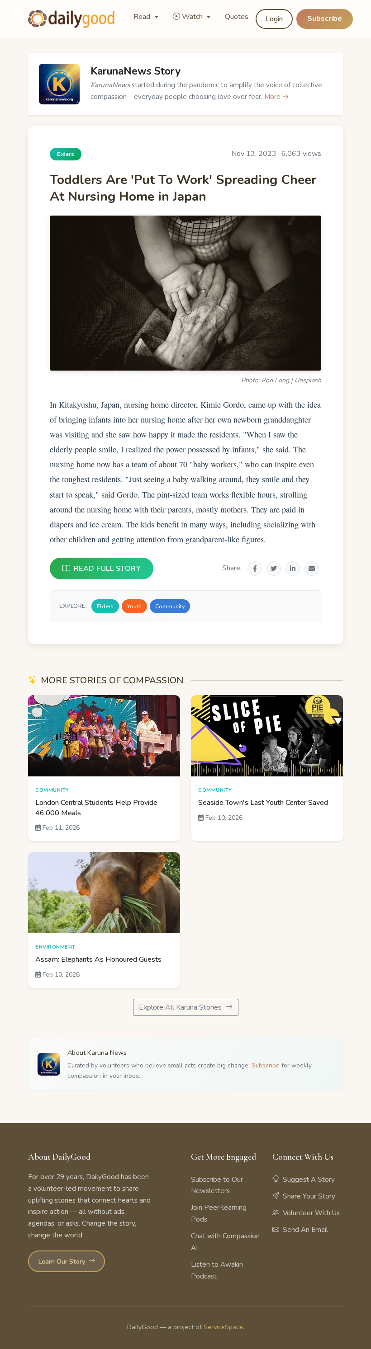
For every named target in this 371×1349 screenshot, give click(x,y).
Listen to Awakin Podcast (217, 1270)
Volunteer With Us (311, 1212)
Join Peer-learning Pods (219, 1213)
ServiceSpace (223, 1326)
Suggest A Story (309, 1179)
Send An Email (305, 1229)
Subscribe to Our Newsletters (217, 1185)
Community (170, 606)
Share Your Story (309, 1196)
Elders (105, 606)
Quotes (236, 17)
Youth (134, 606)
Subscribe (324, 19)
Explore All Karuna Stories (181, 1007)
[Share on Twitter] (273, 568)
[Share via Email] (311, 568)
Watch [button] (193, 17)
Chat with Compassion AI (225, 1241)
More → (276, 96)
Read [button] (142, 17)
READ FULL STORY (107, 568)
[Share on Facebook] (254, 568)
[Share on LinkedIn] (292, 568)
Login (274, 19)
